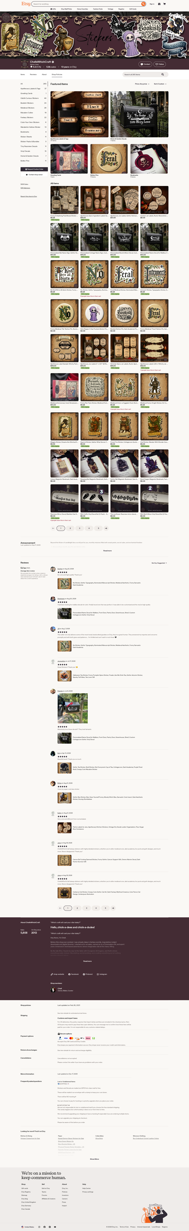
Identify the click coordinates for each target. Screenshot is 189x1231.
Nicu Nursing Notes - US (66, 1144)
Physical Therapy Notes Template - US (71, 1147)
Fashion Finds (98, 9)
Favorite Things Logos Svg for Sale (70, 1149)
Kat (59, 753)
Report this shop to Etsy (29, 196)
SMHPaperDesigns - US (66, 1152)
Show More (94, 1159)
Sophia (60, 569)
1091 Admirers (25, 188)
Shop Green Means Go (66, 1141)
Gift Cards (132, 9)
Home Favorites (82, 9)
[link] (53, 528)
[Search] (143, 4)
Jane (59, 843)
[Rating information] (31, 67)
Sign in (152, 4)
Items (23, 74)
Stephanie (61, 599)
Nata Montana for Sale (65, 1155)
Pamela (60, 691)
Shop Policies (57, 74)
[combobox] (86, 4)
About (44, 74)
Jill (58, 629)
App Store (28, 1216)
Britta (59, 783)
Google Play (45, 1216)
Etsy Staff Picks (66, 9)
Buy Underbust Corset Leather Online (146, 1138)
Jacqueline (61, 661)
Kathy (59, 813)
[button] (145, 64)
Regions (165, 1227)
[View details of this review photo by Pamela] (73, 708)
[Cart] (164, 4)
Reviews (33, 74)
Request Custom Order (35, 169)
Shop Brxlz (99, 1138)
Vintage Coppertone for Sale (30, 1138)
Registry (121, 9)
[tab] (34, 83)
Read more (107, 551)
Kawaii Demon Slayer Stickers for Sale (71, 1138)
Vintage (110, 9)
